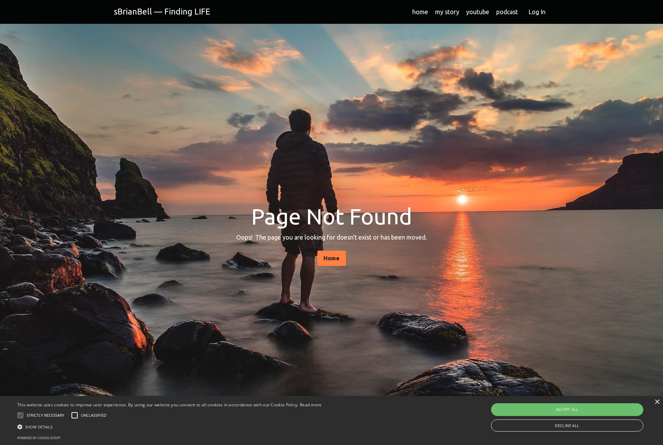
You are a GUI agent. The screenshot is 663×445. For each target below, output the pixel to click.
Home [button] (332, 258)
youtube (477, 11)
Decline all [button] (567, 425)
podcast (507, 11)
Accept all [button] (567, 409)
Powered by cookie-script (38, 438)
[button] (169, 426)
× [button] (657, 402)
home (420, 11)
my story (447, 11)
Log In (537, 11)
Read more (311, 405)
